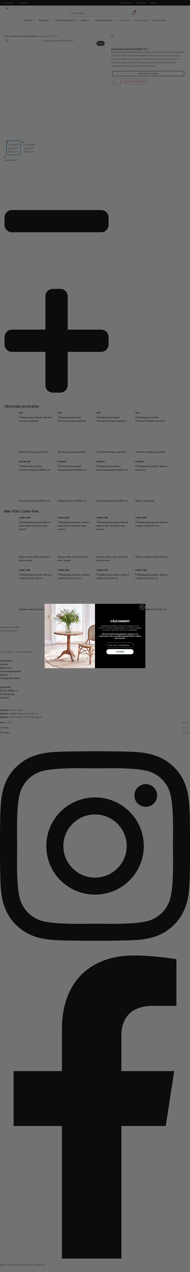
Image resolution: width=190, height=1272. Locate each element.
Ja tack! (120, 651)
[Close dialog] (142, 607)
